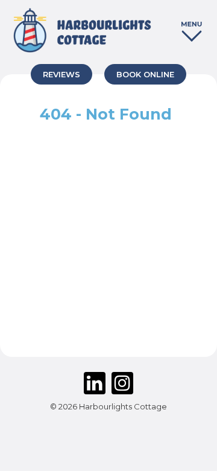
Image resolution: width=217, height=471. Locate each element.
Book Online (145, 74)
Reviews (61, 74)
